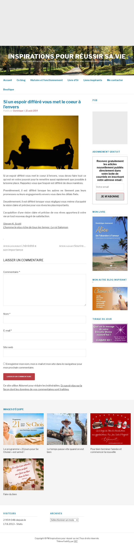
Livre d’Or (73, 80)
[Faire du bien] (23, 489)
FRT (76, 541)
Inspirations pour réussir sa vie (67, 56)
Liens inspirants (93, 80)
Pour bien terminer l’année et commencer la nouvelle (106, 450)
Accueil (7, 80)
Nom (6, 313)
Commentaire (11, 272)
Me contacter (115, 80)
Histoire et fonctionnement (46, 80)
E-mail (7, 330)
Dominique (18, 110)
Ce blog (21, 80)
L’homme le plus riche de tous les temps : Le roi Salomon (35, 227)
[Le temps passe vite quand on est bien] (67, 444)
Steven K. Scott (12, 223)
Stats (20, 524)
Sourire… (72, 245)
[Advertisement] (67, 23)
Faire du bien (10, 494)
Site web (8, 347)
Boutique (8, 89)
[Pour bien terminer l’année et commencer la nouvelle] (110, 444)
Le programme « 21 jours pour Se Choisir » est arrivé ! (21, 450)
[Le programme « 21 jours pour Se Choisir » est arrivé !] (23, 444)
